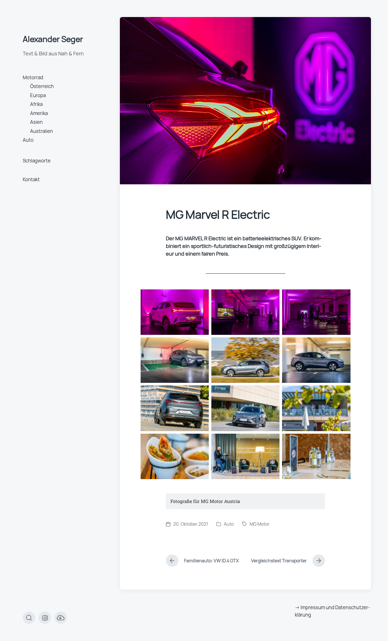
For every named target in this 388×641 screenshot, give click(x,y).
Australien (41, 131)
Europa (38, 95)
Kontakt (31, 179)
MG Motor (260, 524)
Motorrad (33, 77)
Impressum (313, 607)
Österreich (42, 86)
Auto (28, 140)
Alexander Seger (53, 39)
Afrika (36, 104)
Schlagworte (37, 160)
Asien (36, 122)
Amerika (39, 113)
